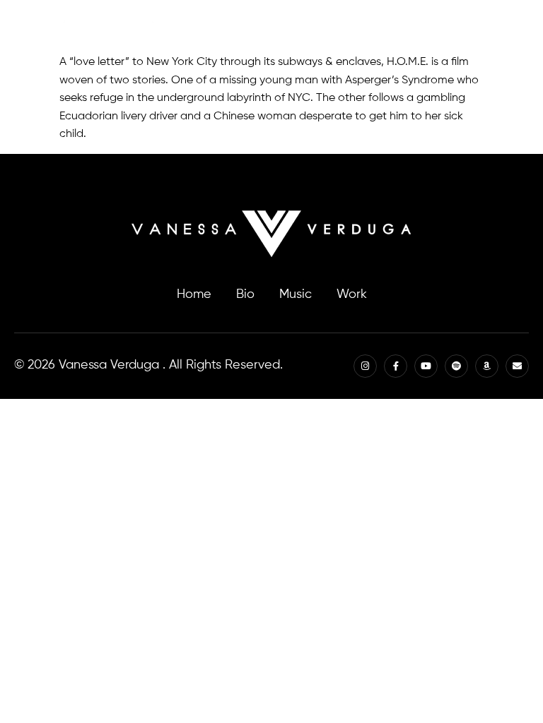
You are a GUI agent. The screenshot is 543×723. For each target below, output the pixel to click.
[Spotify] (423, 26)
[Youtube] (392, 26)
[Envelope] (484, 26)
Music (295, 294)
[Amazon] (453, 26)
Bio (245, 294)
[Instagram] (332, 26)
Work (352, 294)
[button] (521, 26)
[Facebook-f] (362, 26)
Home (194, 294)
